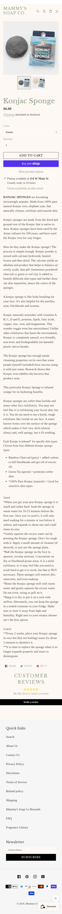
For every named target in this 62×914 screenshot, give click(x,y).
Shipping (8, 114)
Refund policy (14, 791)
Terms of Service (16, 782)
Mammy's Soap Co (15, 10)
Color (6, 125)
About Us (12, 745)
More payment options (31, 171)
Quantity (8, 138)
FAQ (9, 818)
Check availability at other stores (25, 188)
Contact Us (13, 755)
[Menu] (57, 11)
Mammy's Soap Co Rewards (23, 809)
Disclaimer (13, 773)
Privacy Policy (15, 764)
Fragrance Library (17, 827)
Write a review (31, 702)
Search (10, 736)
